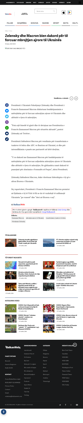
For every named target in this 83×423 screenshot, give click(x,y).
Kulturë (76, 23)
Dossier (54, 2)
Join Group (62, 210)
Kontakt (24, 7)
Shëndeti (61, 2)
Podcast (26, 381)
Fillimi (10, 23)
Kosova (34, 23)
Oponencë (27, 378)
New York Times (67, 350)
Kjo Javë (26, 361)
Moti (34, 2)
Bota (65, 23)
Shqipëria (22, 23)
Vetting (26, 395)
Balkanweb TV (10, 2)
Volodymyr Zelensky (18, 221)
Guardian (65, 354)
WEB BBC (65, 357)
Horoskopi (9, 7)
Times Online (66, 371)
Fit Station (27, 357)
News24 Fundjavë (29, 374)
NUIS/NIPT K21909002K (12, 382)
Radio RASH (9, 368)
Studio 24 (27, 388)
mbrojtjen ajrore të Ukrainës (35, 218)
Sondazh (41, 2)
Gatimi (69, 2)
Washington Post (67, 367)
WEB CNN (65, 361)
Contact (7, 389)
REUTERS (65, 364)
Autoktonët (28, 350)
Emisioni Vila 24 (29, 354)
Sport (56, 23)
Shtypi (48, 2)
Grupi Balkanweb (48, 212)
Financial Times (67, 374)
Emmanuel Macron (18, 218)
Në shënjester (28, 371)
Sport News (28, 385)
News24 (17, 7)
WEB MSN (65, 381)
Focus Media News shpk (12, 379)
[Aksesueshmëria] (3, 411)
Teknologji (46, 381)
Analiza (45, 378)
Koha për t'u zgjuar (30, 364)
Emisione (28, 2)
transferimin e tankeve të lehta (55, 218)
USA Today (65, 385)
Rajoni (45, 23)
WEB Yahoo (65, 378)
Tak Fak (26, 392)
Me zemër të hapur (30, 367)
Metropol (46, 374)
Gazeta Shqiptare (10, 364)
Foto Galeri (20, 2)
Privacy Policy (9, 386)
